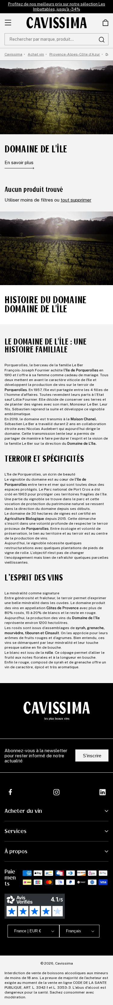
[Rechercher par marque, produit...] (101, 39)
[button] (105, 22)
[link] (105, 22)
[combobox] (56, 39)
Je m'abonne (74, 982)
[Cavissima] (57, 22)
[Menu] (8, 23)
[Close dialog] (105, 928)
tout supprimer (76, 199)
